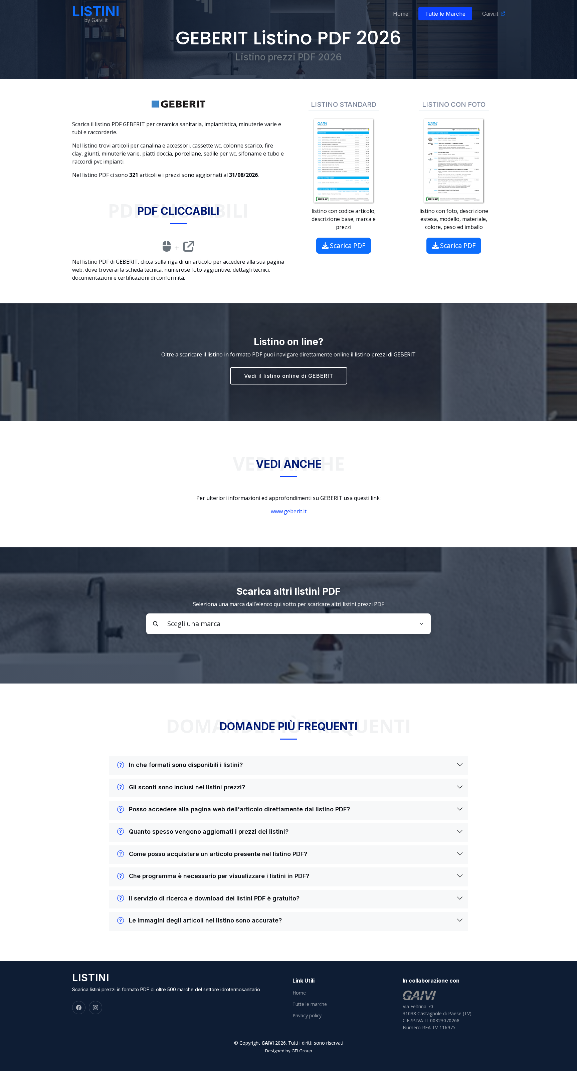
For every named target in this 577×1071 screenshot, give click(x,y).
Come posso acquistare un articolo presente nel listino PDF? (218, 853)
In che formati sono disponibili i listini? (186, 764)
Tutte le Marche (445, 13)
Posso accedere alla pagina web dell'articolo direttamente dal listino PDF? (239, 809)
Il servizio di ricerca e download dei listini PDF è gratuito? (214, 898)
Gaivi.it (490, 13)
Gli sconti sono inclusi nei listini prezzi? (187, 787)
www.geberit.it (289, 511)
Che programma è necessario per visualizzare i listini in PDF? (219, 875)
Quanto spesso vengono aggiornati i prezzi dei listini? (208, 831)
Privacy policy (307, 1015)
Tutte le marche (310, 1004)
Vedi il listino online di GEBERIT (288, 375)
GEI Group (302, 1051)
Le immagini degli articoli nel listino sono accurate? (205, 920)
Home (400, 13)
